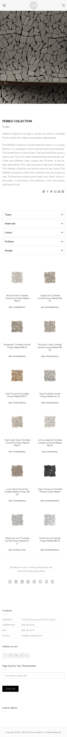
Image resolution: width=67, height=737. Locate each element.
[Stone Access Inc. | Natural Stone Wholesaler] (33, 5)
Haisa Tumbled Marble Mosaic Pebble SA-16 (49, 395)
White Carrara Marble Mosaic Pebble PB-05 (49, 539)
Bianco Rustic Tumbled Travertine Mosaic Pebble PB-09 (17, 298)
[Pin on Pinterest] (59, 191)
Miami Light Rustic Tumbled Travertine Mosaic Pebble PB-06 (17, 443)
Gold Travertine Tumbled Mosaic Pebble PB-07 (17, 395)
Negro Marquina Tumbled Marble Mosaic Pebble (50, 490)
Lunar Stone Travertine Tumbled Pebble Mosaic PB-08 (17, 492)
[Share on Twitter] (51, 191)
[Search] (63, 5)
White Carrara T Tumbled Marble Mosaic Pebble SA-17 (17, 541)
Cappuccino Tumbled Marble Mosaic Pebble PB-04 (50, 298)
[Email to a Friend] (55, 191)
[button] (4, 5)
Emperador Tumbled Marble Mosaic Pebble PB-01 (17, 346)
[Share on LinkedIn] (63, 191)
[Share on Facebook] (47, 191)
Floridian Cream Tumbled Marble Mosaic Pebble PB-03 (50, 347)
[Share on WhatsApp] (43, 191)
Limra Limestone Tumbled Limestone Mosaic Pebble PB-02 (50, 443)
